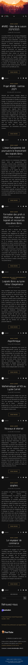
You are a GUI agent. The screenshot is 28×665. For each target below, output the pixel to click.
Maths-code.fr (14, 6)
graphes (14, 485)
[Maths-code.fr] (6, 16)
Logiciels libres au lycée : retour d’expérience (14, 283)
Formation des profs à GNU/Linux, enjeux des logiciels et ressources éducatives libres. (14, 219)
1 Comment (17, 226)
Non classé (14, 24)
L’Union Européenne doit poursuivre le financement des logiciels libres (14, 150)
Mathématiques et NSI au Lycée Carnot (14, 388)
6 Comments (17, 287)
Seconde (11, 661)
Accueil (7, 661)
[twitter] (14, 1)
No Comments (17, 32)
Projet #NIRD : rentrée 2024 (14, 88)
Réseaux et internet (14, 428)
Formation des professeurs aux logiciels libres (14, 625)
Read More (14, 72)
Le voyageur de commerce (14, 542)
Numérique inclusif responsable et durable (14, 278)
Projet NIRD (20, 661)
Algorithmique (14, 341)
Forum (15, 661)
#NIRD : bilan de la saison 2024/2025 (14, 28)
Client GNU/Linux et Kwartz (14, 662)
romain (6, 78)
